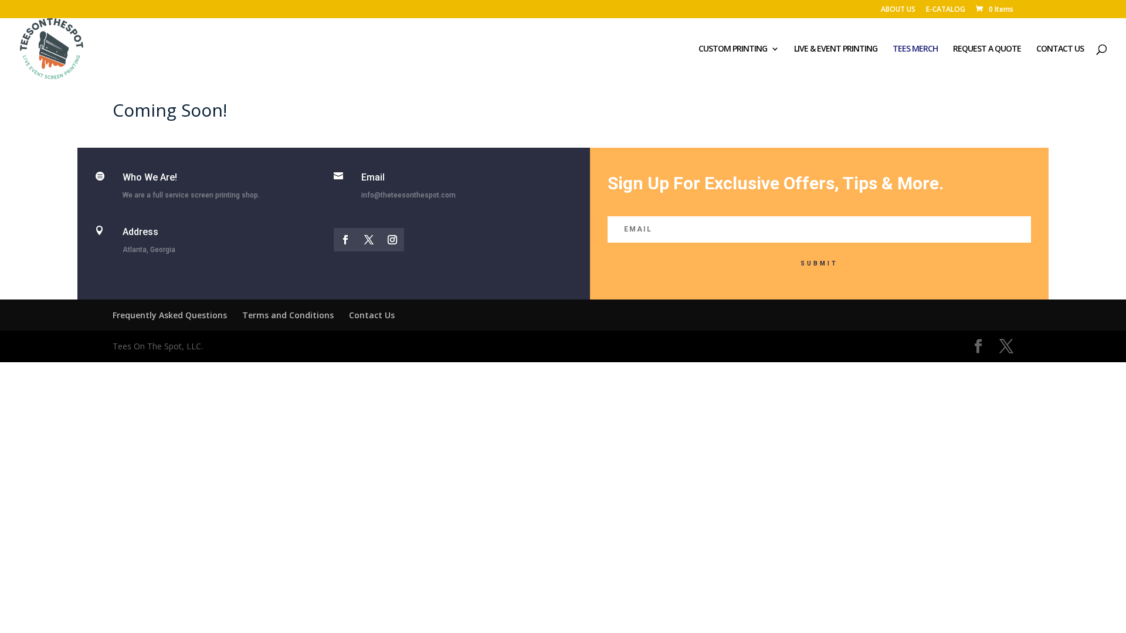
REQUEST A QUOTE (987, 49)
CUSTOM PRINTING (732, 49)
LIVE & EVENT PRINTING (835, 49)
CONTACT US (1060, 49)
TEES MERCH (915, 49)
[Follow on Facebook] (345, 239)
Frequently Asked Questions (170, 315)
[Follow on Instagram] (392, 239)
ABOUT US (898, 10)
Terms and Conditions (288, 315)
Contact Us (372, 315)
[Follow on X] (369, 239)
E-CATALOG (945, 10)
